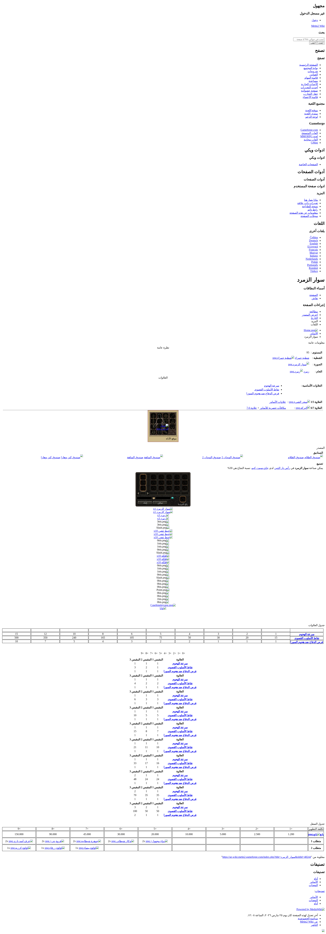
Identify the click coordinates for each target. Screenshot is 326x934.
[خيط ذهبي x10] (163, 530)
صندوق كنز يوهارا (50, 457)
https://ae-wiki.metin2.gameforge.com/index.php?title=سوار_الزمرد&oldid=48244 (266, 857)
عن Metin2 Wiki (309, 921)
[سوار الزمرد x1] (163, 508)
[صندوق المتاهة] (153, 457)
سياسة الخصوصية (308, 918)
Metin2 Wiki (318, 25)
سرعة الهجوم (271, 385)
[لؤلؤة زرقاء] (55, 847)
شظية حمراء (302, 357)
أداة (316, 903)
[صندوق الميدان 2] (232, 457)
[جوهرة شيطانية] (88, 841)
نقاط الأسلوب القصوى (266, 389)
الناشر (314, 924)
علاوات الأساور (277, 401)
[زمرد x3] (163, 515)
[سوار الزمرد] (159, 428)
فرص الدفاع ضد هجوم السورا (262, 393)
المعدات (313, 900)
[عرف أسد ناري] (21, 841)
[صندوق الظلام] (313, 457)
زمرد (306, 371)
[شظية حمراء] (283, 357)
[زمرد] (296, 371)
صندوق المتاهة (135, 457)
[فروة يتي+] (54, 841)
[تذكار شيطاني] (122, 841)
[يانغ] (163, 605)
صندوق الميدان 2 (211, 457)
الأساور (314, 333)
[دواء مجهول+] (157, 841)
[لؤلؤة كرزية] (21, 847)
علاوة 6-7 (252, 407)
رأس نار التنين (282, 468)
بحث (322, 32)
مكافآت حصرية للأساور (273, 407)
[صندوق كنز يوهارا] (72, 457)
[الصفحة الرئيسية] (311, 330)
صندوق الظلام (296, 457)
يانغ (322, 834)
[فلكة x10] (163, 555)
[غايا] (163, 608)
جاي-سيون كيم (260, 468)
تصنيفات (320, 891)
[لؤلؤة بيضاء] (89, 847)
